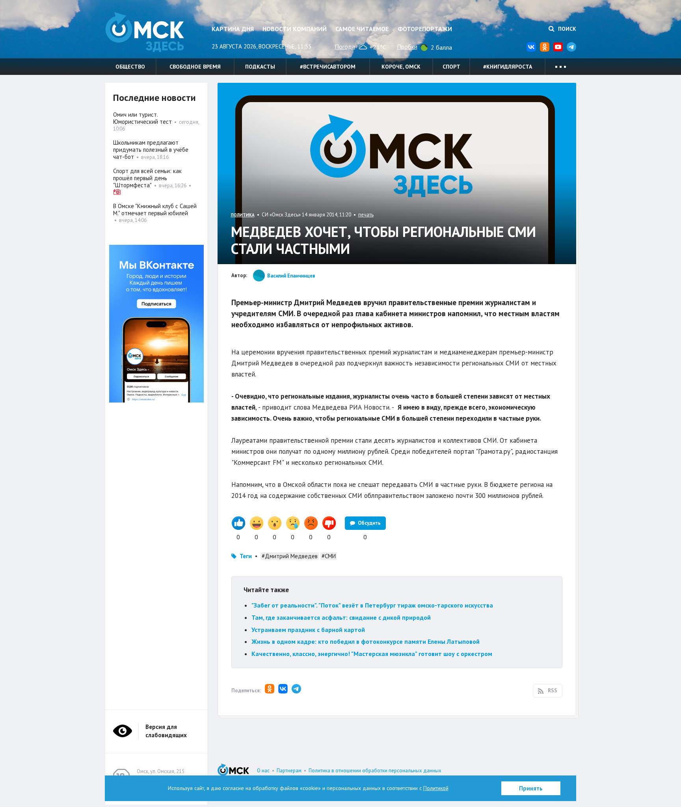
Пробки (407, 46)
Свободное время (195, 66)
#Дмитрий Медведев (290, 556)
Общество (130, 66)
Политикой (435, 788)
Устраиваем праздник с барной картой (308, 630)
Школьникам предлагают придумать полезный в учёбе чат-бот (150, 149)
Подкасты (260, 66)
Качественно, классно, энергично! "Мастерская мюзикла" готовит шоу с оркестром (371, 654)
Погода (345, 46)
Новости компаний (294, 29)
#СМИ (329, 556)
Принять (531, 788)
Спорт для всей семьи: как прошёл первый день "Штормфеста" (147, 178)
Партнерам (289, 770)
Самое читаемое (362, 29)
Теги (246, 556)
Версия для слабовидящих (166, 731)
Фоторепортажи (425, 29)
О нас (263, 770)
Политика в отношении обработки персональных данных (375, 770)
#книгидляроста (507, 66)
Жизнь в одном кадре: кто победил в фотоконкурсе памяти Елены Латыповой (365, 641)
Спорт (451, 66)
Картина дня (233, 29)
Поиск (566, 28)
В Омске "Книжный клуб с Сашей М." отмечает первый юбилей (155, 209)
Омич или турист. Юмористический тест (142, 118)
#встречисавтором (327, 66)
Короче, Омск (401, 66)
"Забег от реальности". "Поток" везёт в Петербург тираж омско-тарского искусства (372, 605)
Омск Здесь (144, 32)
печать (366, 214)
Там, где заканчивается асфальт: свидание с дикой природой (341, 617)
